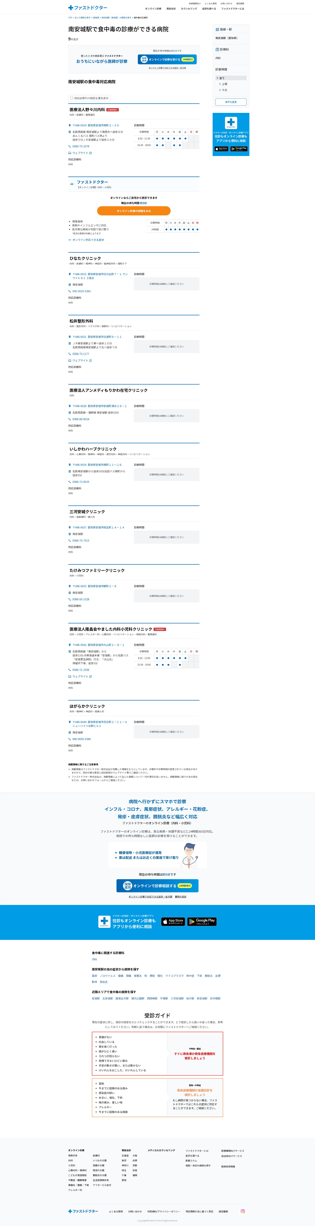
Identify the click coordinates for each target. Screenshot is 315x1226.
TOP (70, 17)
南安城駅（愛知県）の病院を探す (116, 17)
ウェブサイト (80, 153)
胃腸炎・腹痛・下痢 (78, 1185)
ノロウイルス (108, 976)
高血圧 (104, 982)
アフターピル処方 (102, 1185)
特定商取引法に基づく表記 (199, 1211)
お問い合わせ (226, 3)
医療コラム (191, 1160)
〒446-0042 (99, 645)
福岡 (135, 1175)
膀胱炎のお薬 (100, 1175)
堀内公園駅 (137, 998)
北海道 (125, 1155)
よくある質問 (211, 3)
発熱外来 (72, 1155)
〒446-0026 (100, 406)
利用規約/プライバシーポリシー (163, 1211)
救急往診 (171, 8)
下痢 (199, 976)
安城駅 (96, 998)
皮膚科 (96, 1155)
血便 (217, 976)
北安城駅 (107, 998)
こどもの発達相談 (77, 1175)
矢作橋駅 (215, 998)
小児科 (71, 1165)
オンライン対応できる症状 (88, 240)
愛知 (124, 1180)
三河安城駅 (177, 998)
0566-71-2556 (81, 670)
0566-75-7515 (81, 540)
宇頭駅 (164, 998)
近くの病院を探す (83, 17)
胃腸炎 (138, 976)
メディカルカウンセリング (161, 1150)
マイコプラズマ (174, 976)
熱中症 (190, 976)
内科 (94, 959)
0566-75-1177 (81, 354)
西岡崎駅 (152, 998)
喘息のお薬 (98, 1170)
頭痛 (128, 976)
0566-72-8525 (81, 482)
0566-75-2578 (81, 146)
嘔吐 (160, 976)
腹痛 (120, 976)
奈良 (135, 1170)
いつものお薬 (100, 1160)
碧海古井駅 (122, 998)
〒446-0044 (100, 724)
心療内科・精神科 (77, 1170)
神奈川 (125, 1165)
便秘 (152, 976)
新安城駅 (202, 998)
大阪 (135, 1155)
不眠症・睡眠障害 (77, 1180)
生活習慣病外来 (101, 1180)
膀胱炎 (209, 976)
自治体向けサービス (231, 1156)
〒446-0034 (96, 125)
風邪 (94, 976)
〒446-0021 (97, 337)
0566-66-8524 (81, 419)
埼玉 (124, 1170)
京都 (135, 1165)
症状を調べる (209, 8)
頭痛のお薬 (98, 1165)
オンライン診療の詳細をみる (134, 211)
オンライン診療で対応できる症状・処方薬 (167, 67)
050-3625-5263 (82, 291)
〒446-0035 (95, 586)
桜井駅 (190, 998)
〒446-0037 (99, 527)
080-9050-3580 (82, 739)
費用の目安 (180, 896)
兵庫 (135, 1160)
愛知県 (96, 17)
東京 (124, 1160)
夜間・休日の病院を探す (198, 1165)
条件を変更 (231, 102)
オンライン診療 (153, 8)
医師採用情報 (228, 1166)
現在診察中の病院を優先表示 (91, 98)
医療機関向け (195, 3)
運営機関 (240, 3)
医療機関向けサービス (232, 1150)
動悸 (94, 982)
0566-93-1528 (81, 599)
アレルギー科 (75, 1190)
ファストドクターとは (232, 8)
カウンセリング (189, 8)
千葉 (124, 1175)
